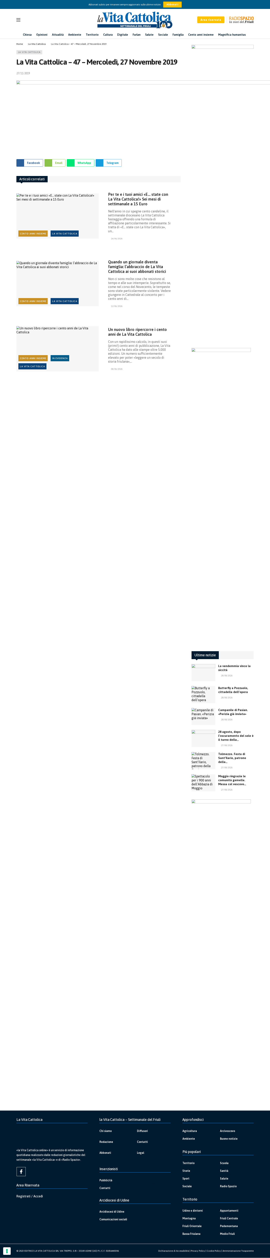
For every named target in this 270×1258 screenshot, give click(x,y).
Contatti (142, 1141)
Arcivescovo (227, 1131)
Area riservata (210, 19)
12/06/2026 (116, 306)
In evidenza (60, 358)
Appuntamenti (229, 1210)
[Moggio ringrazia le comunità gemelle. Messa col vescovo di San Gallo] (203, 782)
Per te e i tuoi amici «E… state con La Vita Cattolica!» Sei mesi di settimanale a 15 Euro (138, 199)
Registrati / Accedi (29, 1196)
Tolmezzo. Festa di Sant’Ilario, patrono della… (232, 758)
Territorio (188, 1163)
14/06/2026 (116, 238)
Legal (140, 1152)
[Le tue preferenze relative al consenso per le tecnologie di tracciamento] (7, 1251)
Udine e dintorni (192, 1210)
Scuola (224, 1163)
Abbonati (172, 4)
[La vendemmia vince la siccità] (203, 672)
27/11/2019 (23, 73)
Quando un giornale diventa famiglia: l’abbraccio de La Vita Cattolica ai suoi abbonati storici (137, 267)
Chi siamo (105, 1131)
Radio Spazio (228, 1186)
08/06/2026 (116, 369)
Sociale (187, 1186)
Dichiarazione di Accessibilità (173, 1250)
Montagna (189, 1218)
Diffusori (142, 1131)
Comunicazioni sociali (113, 1219)
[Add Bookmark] (179, 73)
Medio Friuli (227, 1233)
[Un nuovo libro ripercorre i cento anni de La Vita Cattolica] (57, 349)
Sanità (224, 1170)
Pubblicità (105, 1180)
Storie (186, 1170)
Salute (224, 1178)
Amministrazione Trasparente (238, 1250)
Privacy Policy (198, 1250)
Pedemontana (229, 1226)
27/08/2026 (226, 745)
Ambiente (188, 1138)
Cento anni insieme (33, 233)
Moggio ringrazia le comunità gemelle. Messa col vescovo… (232, 780)
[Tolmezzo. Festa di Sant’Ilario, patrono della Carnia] (203, 760)
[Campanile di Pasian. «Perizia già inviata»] (203, 716)
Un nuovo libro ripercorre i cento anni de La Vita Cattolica (137, 331)
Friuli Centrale (229, 1218)
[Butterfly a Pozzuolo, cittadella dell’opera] (203, 694)
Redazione (106, 1141)
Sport (185, 1178)
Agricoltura (189, 1131)
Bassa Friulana (191, 1233)
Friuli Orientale (192, 1226)
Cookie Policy (214, 1250)
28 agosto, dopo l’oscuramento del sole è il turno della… (236, 735)
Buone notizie (229, 1138)
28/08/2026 (226, 675)
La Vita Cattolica (29, 52)
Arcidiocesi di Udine (111, 1211)
